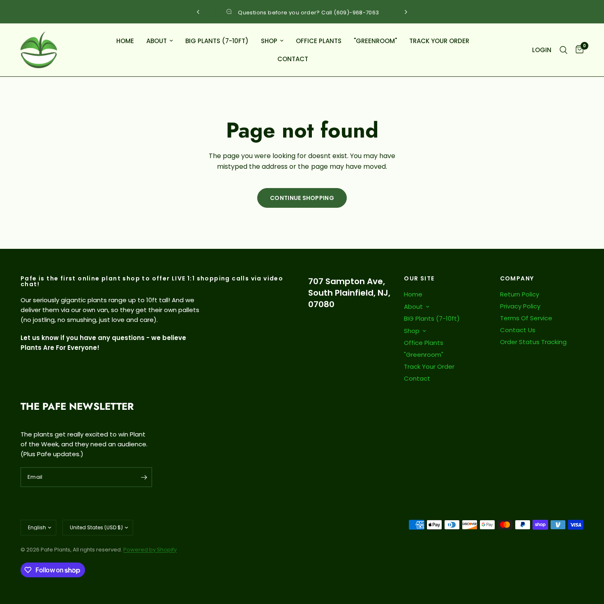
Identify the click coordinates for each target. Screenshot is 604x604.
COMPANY (517, 278)
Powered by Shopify (150, 549)
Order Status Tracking (533, 342)
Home (125, 41)
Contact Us (517, 330)
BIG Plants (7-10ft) (217, 41)
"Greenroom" (375, 41)
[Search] (564, 49)
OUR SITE (419, 278)
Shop (269, 41)
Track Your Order (439, 41)
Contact (292, 59)
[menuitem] (125, 41)
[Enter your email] (144, 477)
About (156, 41)
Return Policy (519, 294)
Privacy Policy (520, 306)
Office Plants (318, 41)
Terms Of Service (526, 318)
